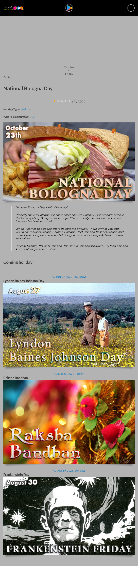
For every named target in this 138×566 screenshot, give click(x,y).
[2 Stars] (58, 101)
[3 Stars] (62, 101)
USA (32, 116)
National (26, 109)
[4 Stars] (65, 101)
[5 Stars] (69, 101)
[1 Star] (54, 101)
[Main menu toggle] (131, 8)
